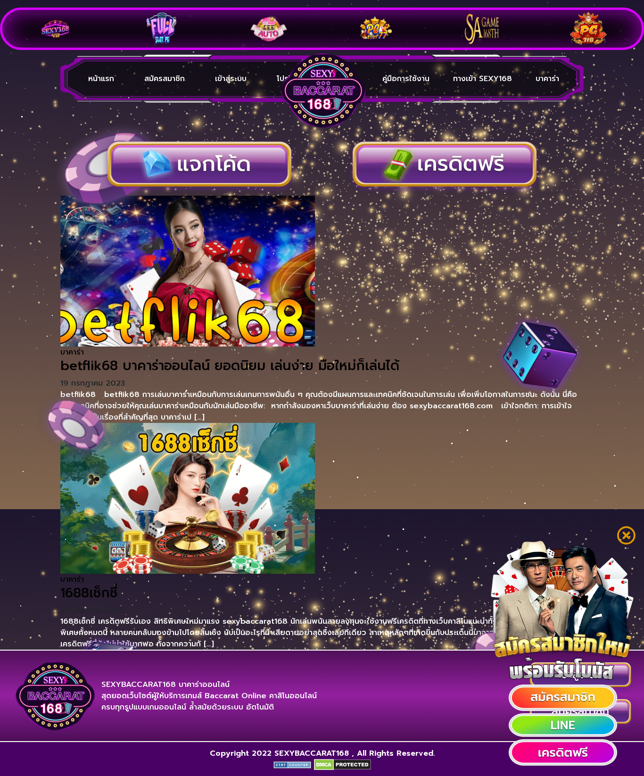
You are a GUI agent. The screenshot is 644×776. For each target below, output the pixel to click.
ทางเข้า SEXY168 (482, 78)
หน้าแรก (101, 78)
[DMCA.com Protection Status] (342, 764)
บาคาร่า (547, 78)
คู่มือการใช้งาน (405, 78)
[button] (563, 697)
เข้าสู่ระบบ (231, 78)
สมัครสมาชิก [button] (164, 78)
